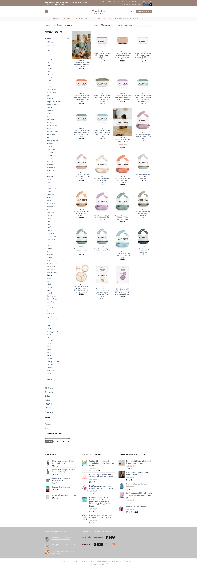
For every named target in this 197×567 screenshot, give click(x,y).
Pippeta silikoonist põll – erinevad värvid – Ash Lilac (143, 136)
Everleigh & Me (52, 123)
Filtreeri (49, 442)
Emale (47, 384)
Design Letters (51, 93)
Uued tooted (107, 18)
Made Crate (51, 212)
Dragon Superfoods (53, 102)
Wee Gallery (51, 365)
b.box (48, 48)
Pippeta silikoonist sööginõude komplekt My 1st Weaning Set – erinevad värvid (81, 289)
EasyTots (50, 108)
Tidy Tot (49, 338)
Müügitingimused (145, 1)
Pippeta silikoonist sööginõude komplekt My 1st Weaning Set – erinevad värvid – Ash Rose (102, 293)
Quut (48, 281)
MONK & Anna (52, 236)
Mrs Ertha (50, 242)
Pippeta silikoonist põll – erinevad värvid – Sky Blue (122, 255)
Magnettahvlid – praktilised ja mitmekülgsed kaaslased (62, 539)
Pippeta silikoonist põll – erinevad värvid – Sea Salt (102, 251)
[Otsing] (46, 11)
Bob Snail (50, 75)
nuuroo (49, 257)
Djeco (48, 96)
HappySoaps (51, 167)
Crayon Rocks (51, 90)
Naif (48, 251)
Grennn (49, 158)
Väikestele (57, 18)
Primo (49, 278)
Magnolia (50, 215)
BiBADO (49, 69)
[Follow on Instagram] (147, 4)
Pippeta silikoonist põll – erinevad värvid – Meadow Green (122, 218)
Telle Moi (50, 329)
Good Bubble (51, 150)
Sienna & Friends (52, 299)
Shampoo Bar (51, 296)
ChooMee (50, 87)
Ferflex (49, 129)
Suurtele (68, 18)
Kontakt (117, 1)
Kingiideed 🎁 (119, 18)
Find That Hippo (52, 132)
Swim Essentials (52, 320)
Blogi (110, 1)
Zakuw (49, 374)
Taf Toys (49, 326)
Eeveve (49, 114)
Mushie (49, 245)
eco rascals (50, 111)
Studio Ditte (51, 314)
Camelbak (50, 84)
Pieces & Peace (52, 272)
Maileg (49, 218)
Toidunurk (78, 18)
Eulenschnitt (51, 120)
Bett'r (48, 66)
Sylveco (49, 323)
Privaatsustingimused (129, 1)
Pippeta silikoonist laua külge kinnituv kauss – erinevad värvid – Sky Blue (102, 133)
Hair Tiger (50, 161)
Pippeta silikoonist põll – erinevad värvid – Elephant (143, 176)
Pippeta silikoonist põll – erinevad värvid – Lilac (102, 217)
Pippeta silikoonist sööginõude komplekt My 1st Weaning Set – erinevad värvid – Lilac (122, 292)
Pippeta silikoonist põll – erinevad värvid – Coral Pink (122, 180)
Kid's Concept (51, 188)
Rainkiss (49, 284)
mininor (49, 230)
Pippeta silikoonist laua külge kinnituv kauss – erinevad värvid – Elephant (102, 98)
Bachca (49, 57)
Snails (49, 305)
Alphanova (50, 45)
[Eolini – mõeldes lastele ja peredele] (98, 11)
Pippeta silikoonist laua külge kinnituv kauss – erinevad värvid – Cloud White (143, 56)
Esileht (48, 25)
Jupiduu (49, 185)
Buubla (49, 81)
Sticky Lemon (51, 311)
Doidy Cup (50, 99)
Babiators (50, 51)
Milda (48, 224)
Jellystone (50, 176)
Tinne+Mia (50, 341)
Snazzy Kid (50, 308)
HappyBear (50, 164)
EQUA (48, 117)
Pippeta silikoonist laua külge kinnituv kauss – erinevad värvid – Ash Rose (123, 56)
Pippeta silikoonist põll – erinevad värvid (122, 140)
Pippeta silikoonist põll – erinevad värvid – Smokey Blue (143, 251)
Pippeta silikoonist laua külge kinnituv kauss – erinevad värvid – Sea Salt (82, 133)
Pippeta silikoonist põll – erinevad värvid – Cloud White (102, 180)
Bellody (49, 63)
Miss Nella (50, 233)
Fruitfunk (50, 144)
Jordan (49, 182)
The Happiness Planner (55, 332)
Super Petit (50, 317)
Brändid (96, 18)
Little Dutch (50, 206)
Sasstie (49, 290)
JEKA (48, 173)
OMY (48, 260)
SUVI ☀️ (48, 408)
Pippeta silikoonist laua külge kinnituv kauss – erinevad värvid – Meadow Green (143, 98)
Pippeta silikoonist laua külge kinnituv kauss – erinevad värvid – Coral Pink (82, 98)
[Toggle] (68, 38)
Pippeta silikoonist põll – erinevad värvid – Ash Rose (82, 176)
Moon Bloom (51, 239)
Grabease (50, 153)
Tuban (49, 350)
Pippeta (49, 275)
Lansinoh (50, 197)
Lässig (49, 200)
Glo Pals (49, 147)
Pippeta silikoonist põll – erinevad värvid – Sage (81, 251)
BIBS (48, 72)
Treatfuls (50, 344)
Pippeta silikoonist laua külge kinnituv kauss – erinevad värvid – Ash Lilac (102, 56)
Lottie (48, 209)
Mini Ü (49, 227)
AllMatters (50, 42)
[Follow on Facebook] (144, 4)
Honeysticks (51, 170)
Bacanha (50, 54)
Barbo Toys (50, 60)
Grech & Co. (51, 155)
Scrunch (49, 293)
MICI (48, 221)
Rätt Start (50, 287)
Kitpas (49, 191)
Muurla (49, 248)
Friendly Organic (52, 141)
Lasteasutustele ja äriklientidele (130, 4)
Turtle (49, 353)
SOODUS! (130, 18)
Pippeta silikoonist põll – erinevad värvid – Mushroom (143, 213)
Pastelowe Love (52, 263)
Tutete (49, 356)
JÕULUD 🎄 (49, 388)
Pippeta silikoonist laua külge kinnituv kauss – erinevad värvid (82, 64)
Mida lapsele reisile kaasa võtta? (63, 545)
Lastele (47, 400)
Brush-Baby (51, 78)
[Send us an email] (150, 4)
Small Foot (50, 302)
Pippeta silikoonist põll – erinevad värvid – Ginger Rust (81, 213)
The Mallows (51, 335)
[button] (129, 11)
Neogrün (50, 254)
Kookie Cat (50, 194)
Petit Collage (51, 266)
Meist (104, 1)
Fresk (48, 138)
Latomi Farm (51, 203)
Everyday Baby (52, 126)
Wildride (49, 368)
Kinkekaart (139, 18)
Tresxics (49, 347)
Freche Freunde (52, 135)
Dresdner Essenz (52, 105)
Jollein (49, 179)
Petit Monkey (51, 269)
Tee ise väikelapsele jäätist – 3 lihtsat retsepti (62, 552)
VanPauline (50, 359)
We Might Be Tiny (53, 362)
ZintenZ (49, 380)
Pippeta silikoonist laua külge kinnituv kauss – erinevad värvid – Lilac (123, 97)
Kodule (88, 18)
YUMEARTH (50, 371)
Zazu (48, 377)
